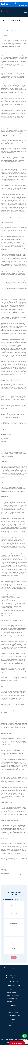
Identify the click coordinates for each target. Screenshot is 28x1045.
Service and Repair (12, 1009)
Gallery (11, 1025)
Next (13, 957)
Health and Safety (13, 1029)
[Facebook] (10, 981)
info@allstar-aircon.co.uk (22, 3)
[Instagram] (4, 4)
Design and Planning (13, 1012)
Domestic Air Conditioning (13, 995)
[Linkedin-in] (7, 4)
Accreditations (12, 1022)
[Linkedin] (17, 981)
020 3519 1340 (24, 5)
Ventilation (9, 1001)
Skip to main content (5, 0)
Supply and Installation (12, 998)
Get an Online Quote (17, 1043)
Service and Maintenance (14, 1015)
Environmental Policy (14, 1032)
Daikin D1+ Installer (11, 992)
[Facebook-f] (2, 4)
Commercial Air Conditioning (14, 989)
